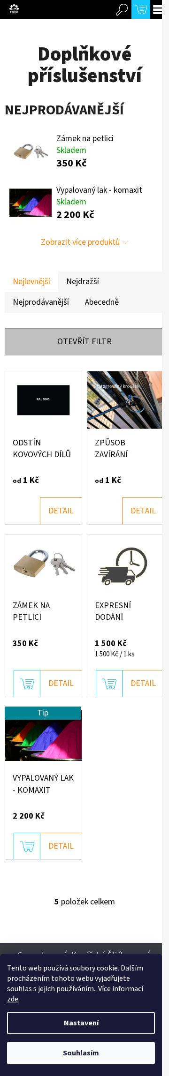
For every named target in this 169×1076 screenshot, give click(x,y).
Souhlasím (81, 1053)
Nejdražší (82, 281)
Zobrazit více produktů (80, 242)
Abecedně (102, 302)
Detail (61, 511)
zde (12, 999)
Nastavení (81, 1023)
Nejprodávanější (41, 302)
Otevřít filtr (84, 341)
